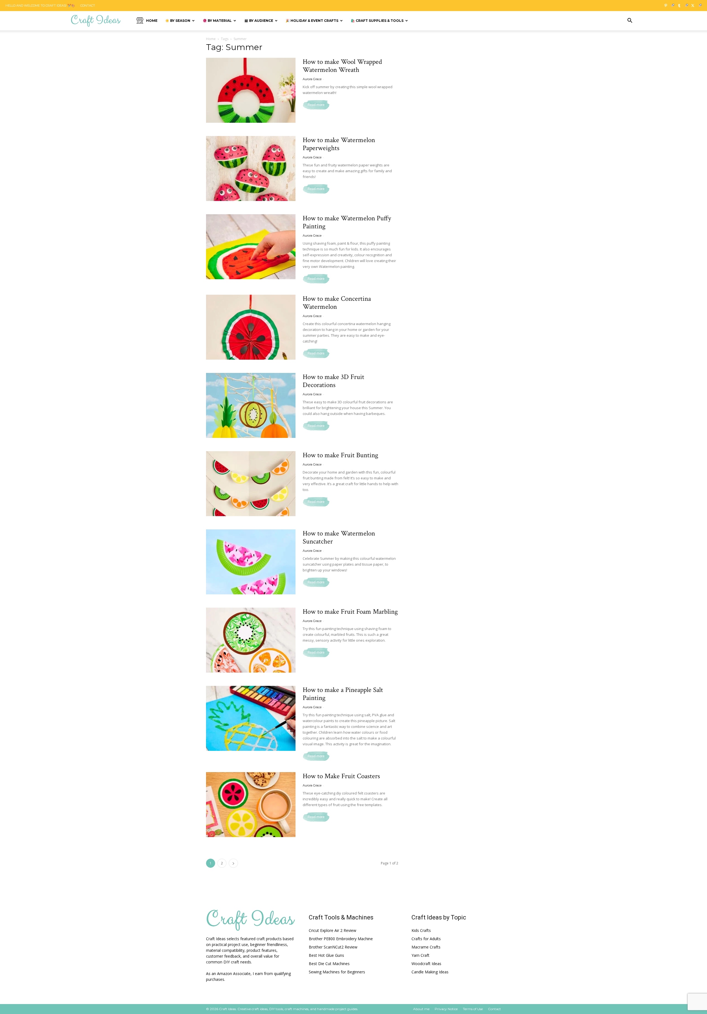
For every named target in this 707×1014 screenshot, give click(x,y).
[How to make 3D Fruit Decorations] (251, 405)
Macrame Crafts (425, 947)
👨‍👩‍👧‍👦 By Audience (258, 21)
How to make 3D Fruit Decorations (333, 381)
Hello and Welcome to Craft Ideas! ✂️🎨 (40, 5)
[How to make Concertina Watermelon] (251, 327)
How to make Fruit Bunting (340, 455)
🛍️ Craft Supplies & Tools (377, 21)
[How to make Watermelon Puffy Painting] (251, 246)
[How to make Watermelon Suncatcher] (251, 561)
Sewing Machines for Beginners (337, 971)
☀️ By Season (177, 21)
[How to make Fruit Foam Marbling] (251, 640)
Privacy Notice (446, 1009)
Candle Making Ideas (430, 971)
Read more (316, 105)
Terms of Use (473, 1009)
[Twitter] (695, 5)
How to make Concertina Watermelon (337, 302)
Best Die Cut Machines (329, 963)
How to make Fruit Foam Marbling (350, 611)
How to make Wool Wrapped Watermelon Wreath (342, 65)
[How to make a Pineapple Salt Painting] (251, 718)
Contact (87, 5)
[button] (629, 21)
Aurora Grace (312, 79)
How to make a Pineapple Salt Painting (343, 693)
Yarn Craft (420, 955)
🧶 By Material (217, 21)
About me (421, 1009)
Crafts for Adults (426, 938)
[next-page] (233, 863)
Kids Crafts (421, 930)
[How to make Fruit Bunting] (251, 483)
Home (151, 21)
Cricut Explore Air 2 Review (332, 930)
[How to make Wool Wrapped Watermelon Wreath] (251, 90)
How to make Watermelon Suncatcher (339, 537)
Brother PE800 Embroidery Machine (341, 938)
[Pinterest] (667, 5)
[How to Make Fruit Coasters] (251, 804)
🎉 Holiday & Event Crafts (312, 21)
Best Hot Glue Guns (326, 955)
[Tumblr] (681, 5)
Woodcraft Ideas (426, 963)
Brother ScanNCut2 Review (333, 947)
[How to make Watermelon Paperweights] (251, 168)
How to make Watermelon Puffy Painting (347, 222)
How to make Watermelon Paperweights (339, 144)
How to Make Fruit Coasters (341, 776)
